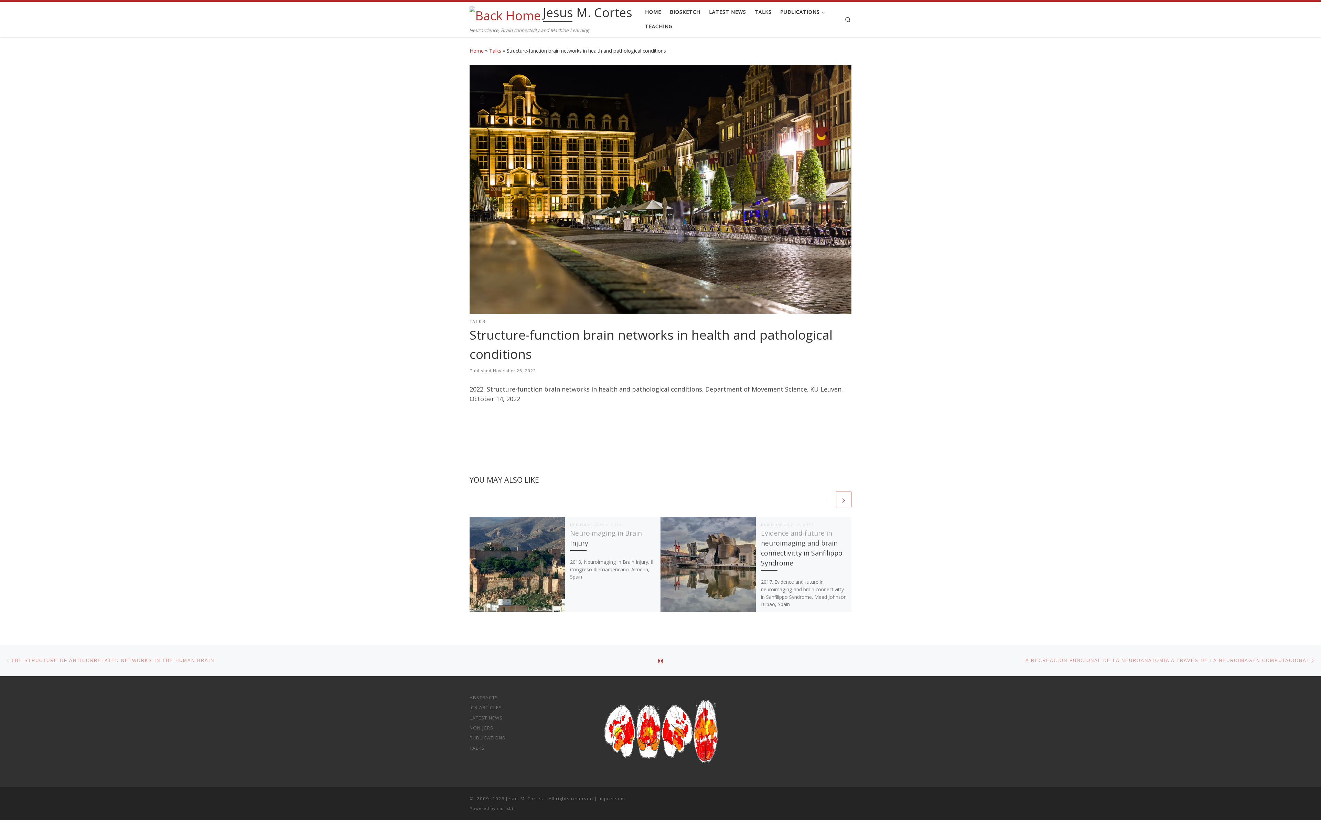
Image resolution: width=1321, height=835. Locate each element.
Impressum (612, 798)
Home (477, 50)
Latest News (486, 718)
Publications (487, 738)
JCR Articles (486, 707)
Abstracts (484, 697)
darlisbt (505, 808)
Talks (495, 50)
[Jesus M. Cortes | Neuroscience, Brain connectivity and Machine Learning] (505, 14)
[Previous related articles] (827, 499)
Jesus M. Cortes (524, 798)
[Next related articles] (843, 499)
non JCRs (481, 728)
